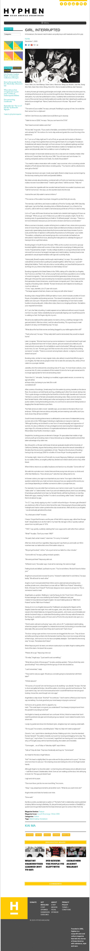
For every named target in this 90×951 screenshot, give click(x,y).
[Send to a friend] (34, 45)
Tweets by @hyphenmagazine (12, 114)
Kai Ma (30, 825)
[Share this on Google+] (31, 45)
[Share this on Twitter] (29, 45)
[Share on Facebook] (26, 45)
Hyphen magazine (14, 908)
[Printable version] (37, 45)
